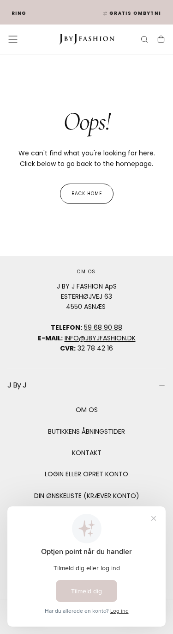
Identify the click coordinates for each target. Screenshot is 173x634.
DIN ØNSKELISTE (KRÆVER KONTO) (86, 495)
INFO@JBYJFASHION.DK (100, 338)
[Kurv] (161, 40)
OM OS (87, 409)
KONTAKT (86, 452)
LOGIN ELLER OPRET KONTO (86, 474)
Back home (87, 193)
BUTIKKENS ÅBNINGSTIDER (86, 431)
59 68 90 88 (103, 327)
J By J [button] (16, 385)
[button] (12, 39)
